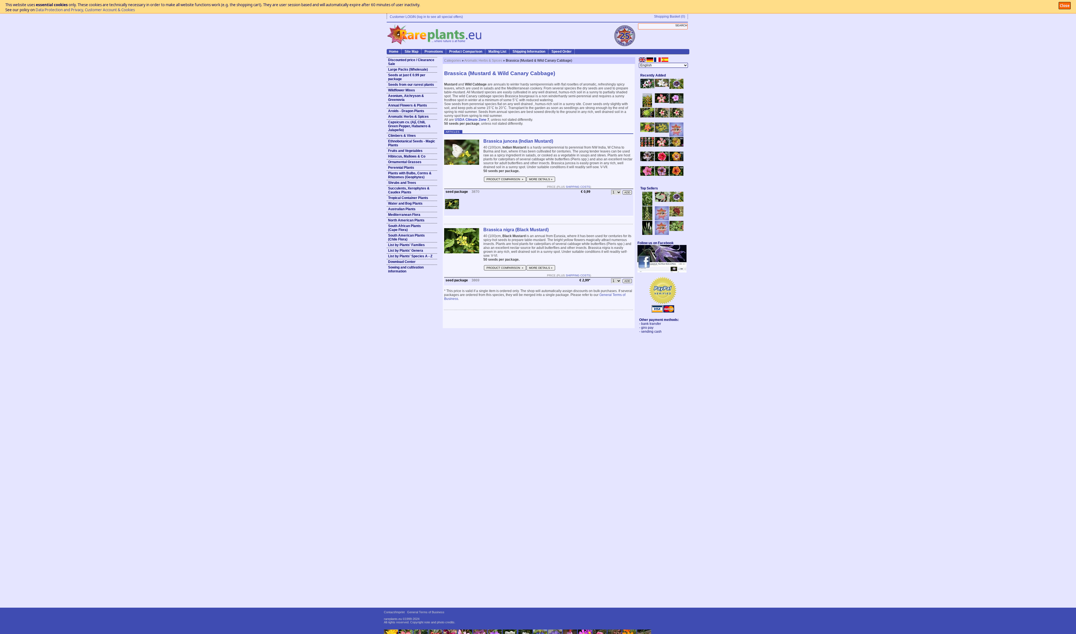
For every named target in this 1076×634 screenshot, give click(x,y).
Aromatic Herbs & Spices (408, 117)
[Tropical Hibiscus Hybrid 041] (676, 145)
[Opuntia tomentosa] (662, 201)
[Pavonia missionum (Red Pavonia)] (647, 131)
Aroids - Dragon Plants (406, 111)
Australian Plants (402, 209)
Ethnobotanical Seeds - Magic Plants (411, 143)
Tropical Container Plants (408, 198)
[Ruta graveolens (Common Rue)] (662, 131)
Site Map (411, 52)
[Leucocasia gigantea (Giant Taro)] (647, 234)
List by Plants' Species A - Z (410, 256)
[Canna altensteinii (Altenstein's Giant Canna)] (647, 106)
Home (393, 52)
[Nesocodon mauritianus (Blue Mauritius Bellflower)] (676, 88)
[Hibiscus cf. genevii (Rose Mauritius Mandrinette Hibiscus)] (662, 116)
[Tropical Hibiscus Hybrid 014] (647, 175)
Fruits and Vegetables (405, 151)
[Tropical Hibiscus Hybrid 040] (647, 160)
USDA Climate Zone (470, 120)
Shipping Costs (578, 186)
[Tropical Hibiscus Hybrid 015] (662, 175)
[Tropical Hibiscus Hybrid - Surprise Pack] (647, 145)
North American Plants (406, 220)
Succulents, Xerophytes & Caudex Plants (409, 190)
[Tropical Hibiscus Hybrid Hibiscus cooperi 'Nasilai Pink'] (662, 145)
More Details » (541, 179)
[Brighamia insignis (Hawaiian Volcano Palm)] (647, 116)
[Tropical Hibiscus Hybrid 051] (676, 135)
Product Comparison (465, 52)
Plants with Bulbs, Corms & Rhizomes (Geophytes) (410, 175)
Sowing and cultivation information (406, 269)
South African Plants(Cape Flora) (404, 228)
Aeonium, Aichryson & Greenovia (406, 98)
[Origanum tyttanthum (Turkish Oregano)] (662, 234)
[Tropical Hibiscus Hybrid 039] (676, 175)
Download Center (402, 262)
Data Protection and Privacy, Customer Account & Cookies (85, 9)
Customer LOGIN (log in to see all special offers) (426, 17)
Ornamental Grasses (404, 162)
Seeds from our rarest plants (411, 85)
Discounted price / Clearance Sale (411, 62)
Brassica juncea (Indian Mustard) (518, 141)
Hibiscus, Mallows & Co (406, 156)
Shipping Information (529, 52)
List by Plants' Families (406, 245)
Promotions (434, 52)
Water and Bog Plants (405, 203)
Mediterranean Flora (404, 215)
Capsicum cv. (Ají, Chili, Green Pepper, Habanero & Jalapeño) (409, 126)
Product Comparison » (504, 179)
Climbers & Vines (402, 136)
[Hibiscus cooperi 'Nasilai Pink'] (662, 102)
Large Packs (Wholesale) (408, 69)
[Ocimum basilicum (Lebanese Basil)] (647, 205)
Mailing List (497, 52)
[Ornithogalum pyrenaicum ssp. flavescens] (647, 219)
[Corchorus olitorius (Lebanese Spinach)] (676, 230)
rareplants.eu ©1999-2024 (401, 619)
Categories (452, 61)
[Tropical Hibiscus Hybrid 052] (662, 160)
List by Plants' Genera (405, 251)
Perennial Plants (401, 168)
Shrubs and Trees (402, 183)
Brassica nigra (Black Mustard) (516, 229)
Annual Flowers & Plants (407, 105)
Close (1065, 5)
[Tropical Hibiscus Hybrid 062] (676, 160)
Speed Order (561, 52)
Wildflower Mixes (401, 90)
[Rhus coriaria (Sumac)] (676, 215)
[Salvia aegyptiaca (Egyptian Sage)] (662, 219)
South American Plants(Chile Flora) (406, 237)
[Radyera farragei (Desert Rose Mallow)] (676, 102)
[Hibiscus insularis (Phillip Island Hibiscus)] (647, 87)
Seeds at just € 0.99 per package (406, 77)
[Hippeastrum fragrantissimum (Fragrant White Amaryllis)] (662, 86)
